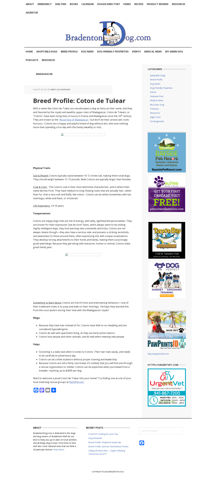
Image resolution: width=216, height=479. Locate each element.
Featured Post (157, 96)
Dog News (155, 83)
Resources (155, 112)
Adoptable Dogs (157, 75)
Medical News (156, 100)
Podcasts (154, 108)
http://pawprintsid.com (158, 353)
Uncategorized (157, 121)
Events (153, 92)
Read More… (59, 449)
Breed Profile (156, 79)
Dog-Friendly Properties (161, 88)
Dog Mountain (95, 438)
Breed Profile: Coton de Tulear (79, 100)
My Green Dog (157, 104)
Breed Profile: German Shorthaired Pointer (108, 446)
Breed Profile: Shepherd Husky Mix (104, 442)
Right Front (155, 117)
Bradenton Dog (108, 32)
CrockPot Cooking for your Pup (103, 434)
